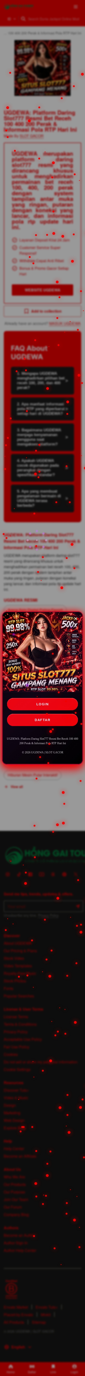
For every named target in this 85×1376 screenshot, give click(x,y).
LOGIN (42, 704)
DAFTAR (42, 720)
